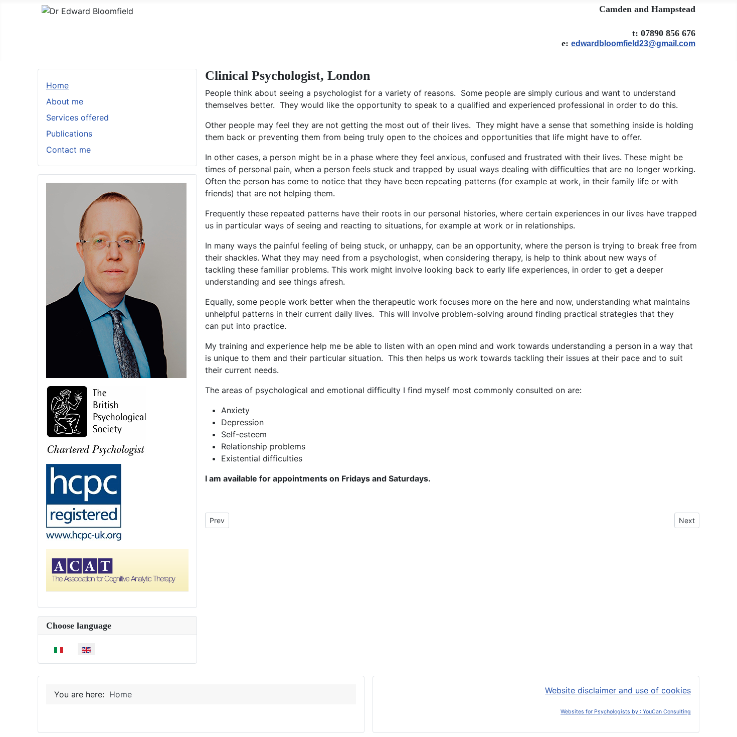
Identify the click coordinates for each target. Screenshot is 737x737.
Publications (69, 134)
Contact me (68, 150)
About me (64, 101)
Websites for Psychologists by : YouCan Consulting (626, 711)
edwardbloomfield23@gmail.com (633, 43)
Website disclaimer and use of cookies (618, 690)
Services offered (77, 117)
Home (57, 85)
